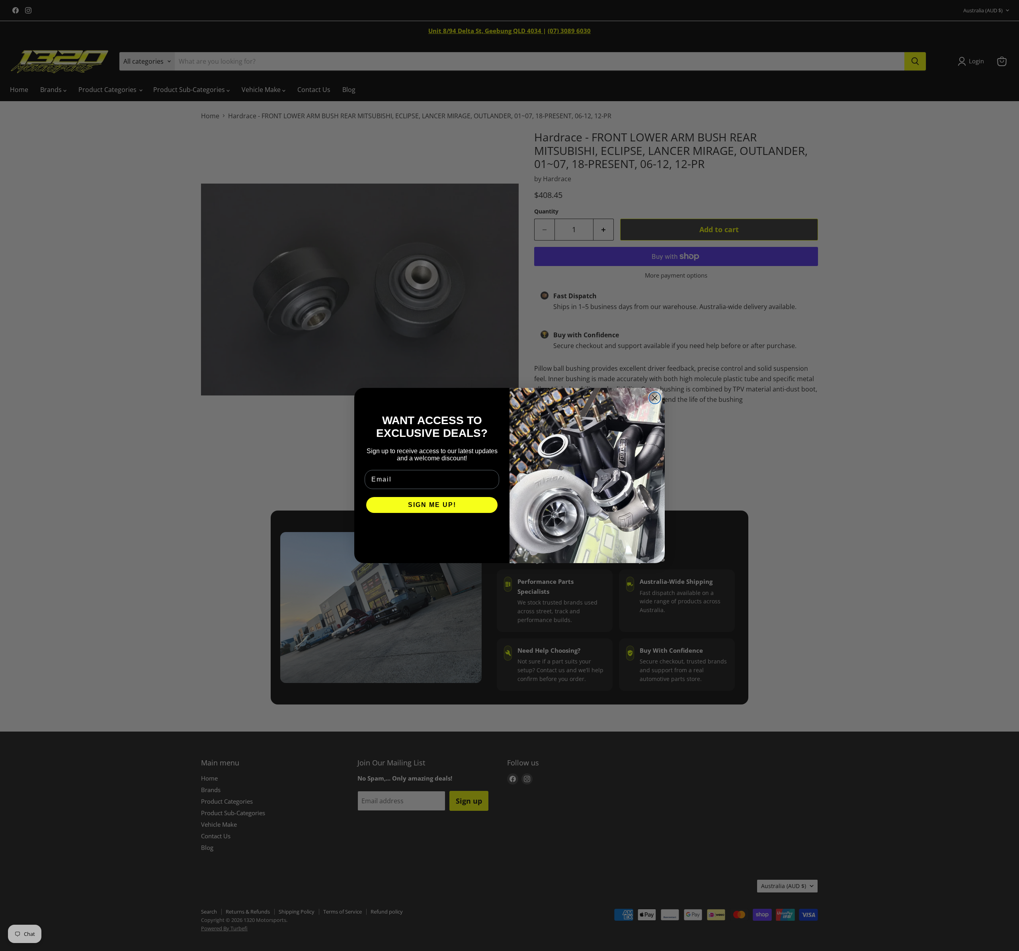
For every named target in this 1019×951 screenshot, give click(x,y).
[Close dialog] (655, 398)
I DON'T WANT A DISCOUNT (432, 529)
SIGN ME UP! (432, 504)
